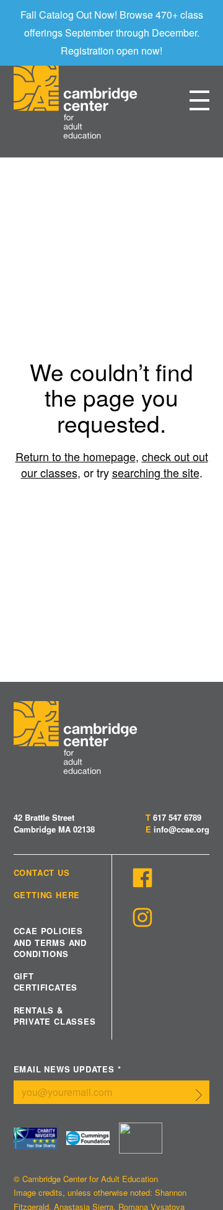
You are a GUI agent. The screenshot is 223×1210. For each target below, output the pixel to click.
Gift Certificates (45, 982)
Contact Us (42, 872)
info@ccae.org (181, 829)
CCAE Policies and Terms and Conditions (50, 942)
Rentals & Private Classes (55, 1016)
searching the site (155, 472)
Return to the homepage (75, 456)
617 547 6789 (177, 817)
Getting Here (47, 895)
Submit (198, 1094)
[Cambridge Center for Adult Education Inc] (140, 1138)
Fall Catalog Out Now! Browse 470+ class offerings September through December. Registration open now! (111, 32)
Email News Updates (67, 1069)
